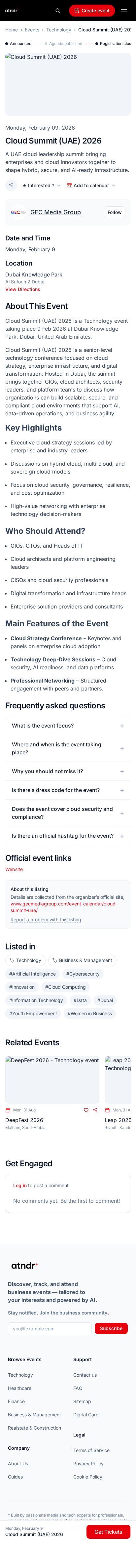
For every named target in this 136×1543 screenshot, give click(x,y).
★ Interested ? (38, 185)
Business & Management (34, 1414)
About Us (18, 1463)
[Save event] (86, 1110)
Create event (96, 10)
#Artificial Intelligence (32, 974)
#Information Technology (36, 1000)
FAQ (78, 1388)
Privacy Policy (88, 1463)
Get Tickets (108, 1531)
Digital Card (86, 1414)
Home (11, 29)
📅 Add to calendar (88, 185)
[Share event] (11, 185)
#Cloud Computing (65, 987)
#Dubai (105, 1000)
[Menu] (124, 10)
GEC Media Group (55, 212)
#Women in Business (90, 1013)
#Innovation (22, 987)
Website (14, 869)
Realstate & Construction (34, 1428)
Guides (15, 1477)
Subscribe (111, 1328)
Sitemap (82, 1401)
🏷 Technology (25, 960)
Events (32, 29)
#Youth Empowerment (33, 1013)
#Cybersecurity (83, 974)
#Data (80, 1000)
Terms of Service (91, 1450)
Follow (115, 212)
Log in (20, 1185)
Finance (16, 1401)
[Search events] (58, 11)
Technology (58, 29)
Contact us (85, 1375)
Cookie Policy (87, 1477)
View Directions (22, 289)
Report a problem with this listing (46, 919)
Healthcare (19, 1388)
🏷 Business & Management (82, 960)
